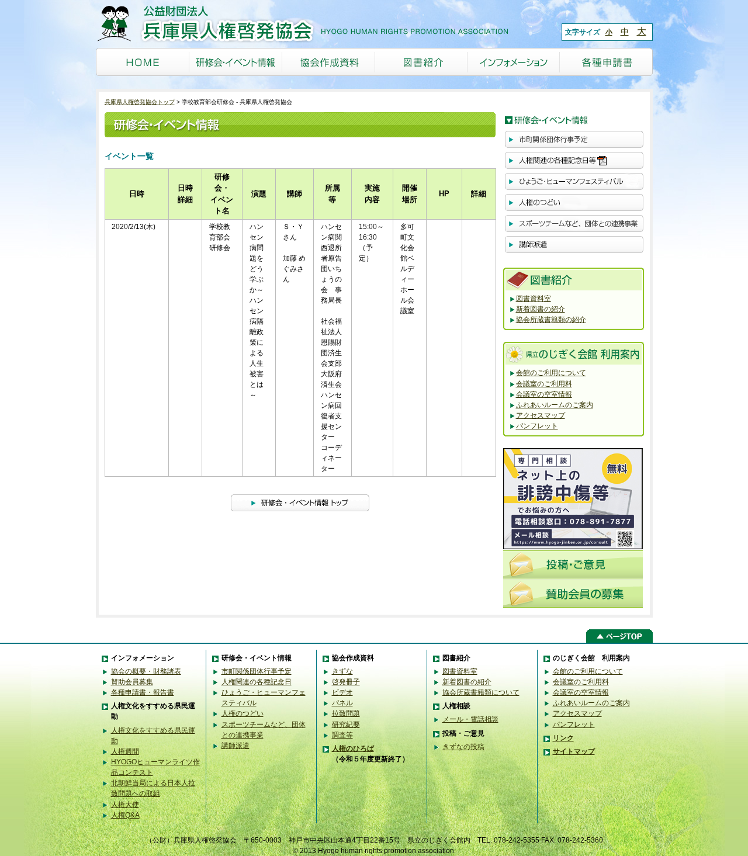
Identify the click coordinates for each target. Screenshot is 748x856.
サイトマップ (574, 751)
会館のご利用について (551, 373)
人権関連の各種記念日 (256, 682)
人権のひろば (353, 748)
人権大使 (125, 804)
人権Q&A (125, 815)
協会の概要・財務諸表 (146, 671)
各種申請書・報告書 (142, 692)
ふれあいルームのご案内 (554, 405)
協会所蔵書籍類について (481, 692)
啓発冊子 (346, 682)
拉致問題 (346, 713)
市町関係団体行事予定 (256, 671)
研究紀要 (346, 724)
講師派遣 (235, 745)
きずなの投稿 (463, 747)
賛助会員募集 (132, 682)
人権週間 (125, 751)
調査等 (342, 735)
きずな (342, 671)
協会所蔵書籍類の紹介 (551, 320)
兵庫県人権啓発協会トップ (140, 102)
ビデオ (342, 692)
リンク (563, 738)
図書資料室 (533, 298)
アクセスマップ (540, 415)
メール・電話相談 (470, 719)
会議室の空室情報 (544, 394)
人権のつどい (242, 713)
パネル (342, 703)
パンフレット (537, 426)
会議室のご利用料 (544, 384)
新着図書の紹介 (540, 309)
